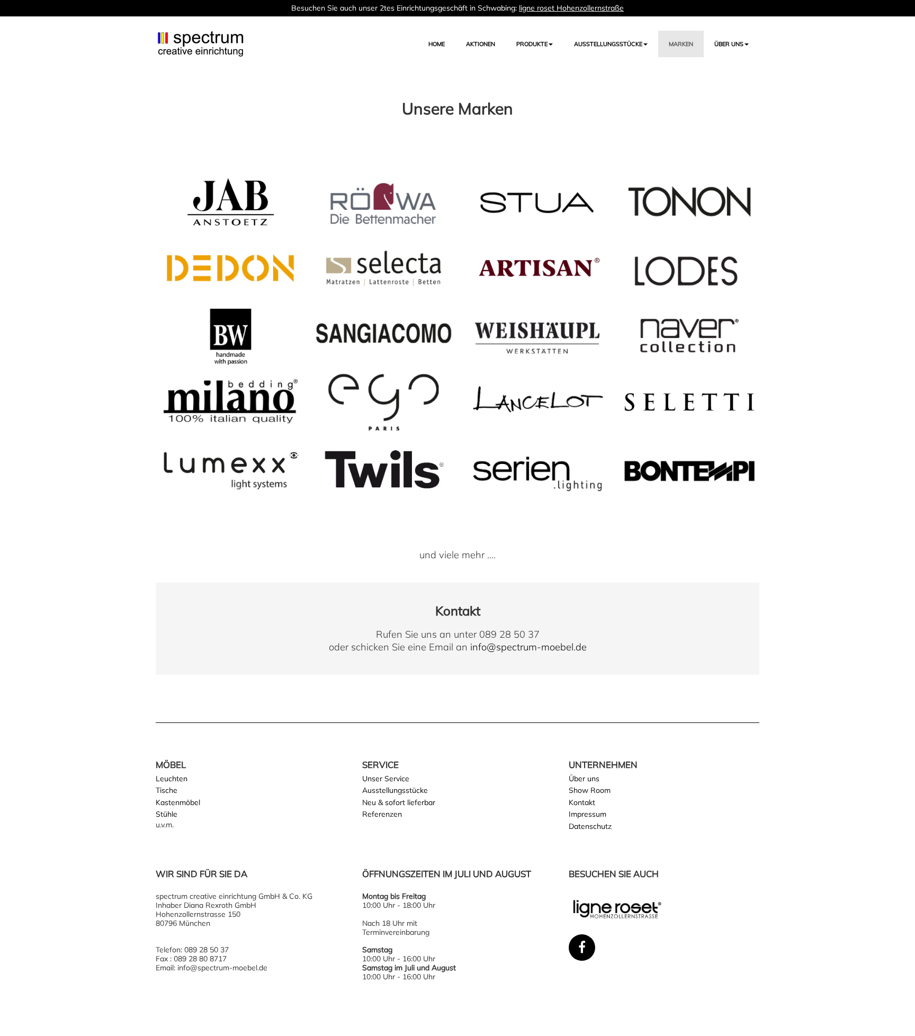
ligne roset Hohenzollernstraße (571, 8)
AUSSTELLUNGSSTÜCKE (608, 44)
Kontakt (582, 802)
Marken (681, 44)
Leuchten (171, 778)
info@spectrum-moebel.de (528, 647)
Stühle (166, 814)
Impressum (587, 814)
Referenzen (382, 814)
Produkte (532, 44)
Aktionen (480, 44)
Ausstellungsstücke (395, 790)
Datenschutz (590, 826)
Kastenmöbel (178, 802)
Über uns (728, 44)
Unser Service (385, 778)
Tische (166, 790)
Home (436, 44)
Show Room (590, 790)
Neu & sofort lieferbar (398, 802)
